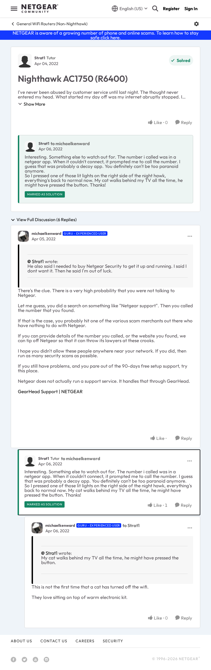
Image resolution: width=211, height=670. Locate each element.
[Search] (155, 8)
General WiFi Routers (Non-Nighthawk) (52, 23)
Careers (85, 640)
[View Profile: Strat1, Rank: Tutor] (25, 60)
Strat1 (39, 58)
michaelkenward (46, 233)
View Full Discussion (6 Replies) (46, 219)
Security (113, 640)
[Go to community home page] (39, 8)
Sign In (191, 8)
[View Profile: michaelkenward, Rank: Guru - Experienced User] (23, 236)
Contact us (53, 640)
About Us (21, 640)
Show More (34, 104)
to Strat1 (131, 525)
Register (171, 8)
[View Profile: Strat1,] (30, 146)
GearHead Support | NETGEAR (50, 391)
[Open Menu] (196, 24)
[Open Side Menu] (14, 8)
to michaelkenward (70, 143)
